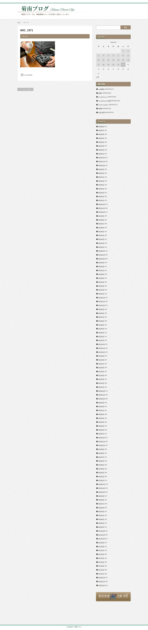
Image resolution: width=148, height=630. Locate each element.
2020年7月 (101, 410)
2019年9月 (101, 449)
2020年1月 (101, 433)
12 (108, 60)
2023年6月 (101, 274)
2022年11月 (101, 301)
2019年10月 (101, 445)
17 (98, 64)
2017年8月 (101, 546)
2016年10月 (101, 585)
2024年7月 (101, 223)
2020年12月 (101, 391)
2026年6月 (101, 134)
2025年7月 (101, 177)
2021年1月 (101, 387)
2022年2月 (101, 336)
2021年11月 (101, 348)
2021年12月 (101, 344)
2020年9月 (101, 402)
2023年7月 (101, 270)
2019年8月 (101, 453)
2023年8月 (101, 266)
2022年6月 (101, 321)
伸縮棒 (100, 108)
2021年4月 (101, 375)
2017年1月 (101, 573)
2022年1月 (101, 340)
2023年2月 (101, 289)
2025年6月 (101, 181)
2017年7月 (101, 550)
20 (113, 64)
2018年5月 (101, 511)
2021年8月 (101, 359)
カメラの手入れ (28, 74)
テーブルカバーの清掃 (104, 100)
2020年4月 (101, 422)
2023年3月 (101, 286)
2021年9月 (101, 356)
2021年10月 (101, 352)
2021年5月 (101, 371)
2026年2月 (101, 149)
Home (18, 22)
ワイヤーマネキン (103, 104)
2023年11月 (101, 254)
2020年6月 (101, 414)
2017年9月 (101, 542)
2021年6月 (101, 367)
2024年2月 (101, 243)
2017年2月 (101, 569)
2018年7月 (101, 503)
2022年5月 (101, 325)
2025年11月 (101, 161)
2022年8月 (101, 313)
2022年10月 (101, 305)
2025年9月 (101, 169)
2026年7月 (101, 130)
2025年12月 (101, 157)
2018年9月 (101, 496)
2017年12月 (101, 531)
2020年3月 (101, 426)
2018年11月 (101, 488)
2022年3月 (101, 332)
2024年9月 (101, 216)
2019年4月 (101, 468)
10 (98, 60)
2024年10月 (101, 212)
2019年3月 (101, 472)
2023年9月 (101, 262)
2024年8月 (101, 219)
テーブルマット (102, 97)
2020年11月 (101, 394)
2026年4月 (101, 142)
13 (113, 60)
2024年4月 (101, 235)
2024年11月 (101, 208)
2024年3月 (101, 239)
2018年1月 (101, 527)
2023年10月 (101, 258)
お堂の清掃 (101, 112)
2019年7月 (101, 457)
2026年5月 (101, 138)
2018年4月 (101, 515)
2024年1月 (101, 247)
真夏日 (100, 93)
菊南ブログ (78, 627)
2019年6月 (101, 461)
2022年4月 (101, 328)
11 (103, 60)
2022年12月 (101, 297)
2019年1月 (101, 480)
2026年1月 (101, 153)
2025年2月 (101, 196)
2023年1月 (101, 293)
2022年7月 (101, 317)
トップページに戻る (25, 89)
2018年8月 (101, 499)
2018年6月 (101, 507)
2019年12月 (101, 437)
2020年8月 (101, 406)
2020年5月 (101, 418)
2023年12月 (101, 251)
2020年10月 (101, 398)
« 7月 (97, 77)
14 (118, 60)
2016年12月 (101, 577)
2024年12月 (101, 204)
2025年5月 (101, 184)
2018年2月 (101, 523)
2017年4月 (101, 562)
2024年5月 (101, 231)
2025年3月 (101, 192)
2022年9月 (101, 309)
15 (123, 60)
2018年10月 (101, 492)
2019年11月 (101, 441)
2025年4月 (101, 188)
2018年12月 (101, 484)
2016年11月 (101, 581)
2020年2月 (101, 429)
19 (108, 64)
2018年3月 (101, 519)
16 (128, 60)
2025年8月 (101, 173)
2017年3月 (101, 566)
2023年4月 (101, 282)
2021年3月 (101, 379)
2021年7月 (101, 363)
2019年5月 (101, 464)
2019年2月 (101, 476)
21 (118, 64)
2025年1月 (101, 200)
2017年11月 (101, 535)
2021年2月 (101, 383)
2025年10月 (101, 165)
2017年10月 (101, 538)
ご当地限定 (101, 89)
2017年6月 (101, 554)
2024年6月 (101, 227)
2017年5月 (101, 558)
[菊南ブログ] (53, 16)
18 (103, 64)
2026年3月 (101, 146)
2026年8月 (101, 126)
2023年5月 (101, 278)
